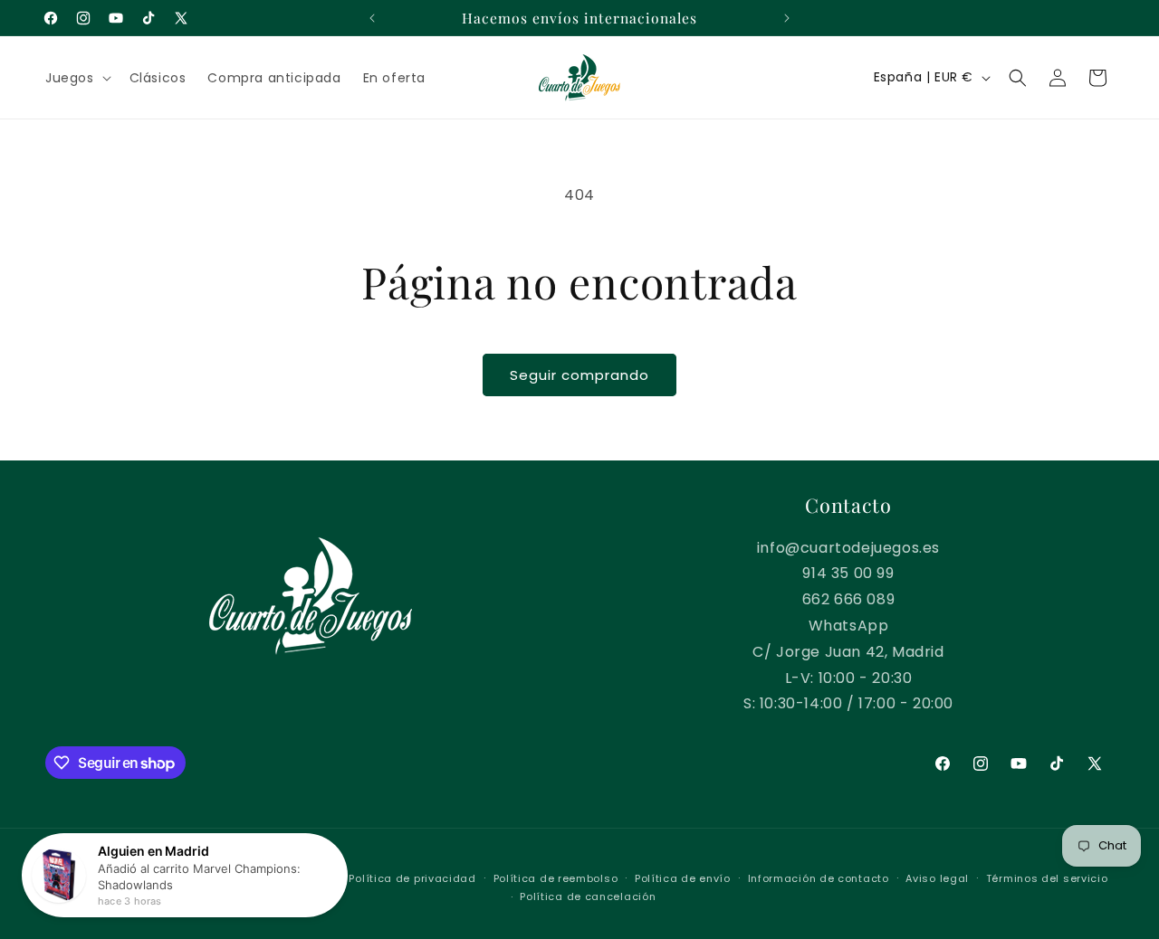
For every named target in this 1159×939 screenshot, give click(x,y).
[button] (76, 78)
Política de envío (683, 878)
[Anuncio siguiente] (787, 18)
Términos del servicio (1047, 878)
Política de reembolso (555, 878)
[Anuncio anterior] (372, 18)
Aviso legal (937, 878)
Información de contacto (818, 878)
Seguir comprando (579, 374)
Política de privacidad (412, 878)
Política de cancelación (588, 896)
